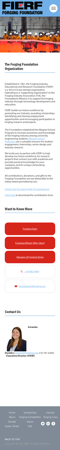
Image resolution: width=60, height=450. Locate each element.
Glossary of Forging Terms (30, 257)
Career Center (12, 426)
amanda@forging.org (26, 352)
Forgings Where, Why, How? (30, 243)
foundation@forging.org (32, 286)
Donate (12, 421)
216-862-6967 (31, 271)
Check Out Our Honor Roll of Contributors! (27, 189)
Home (12, 412)
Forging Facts (30, 228)
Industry (50, 412)
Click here (10, 195)
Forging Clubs (50, 417)
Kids (30, 426)
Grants (30, 421)
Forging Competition (30, 417)
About (12, 417)
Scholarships (30, 412)
